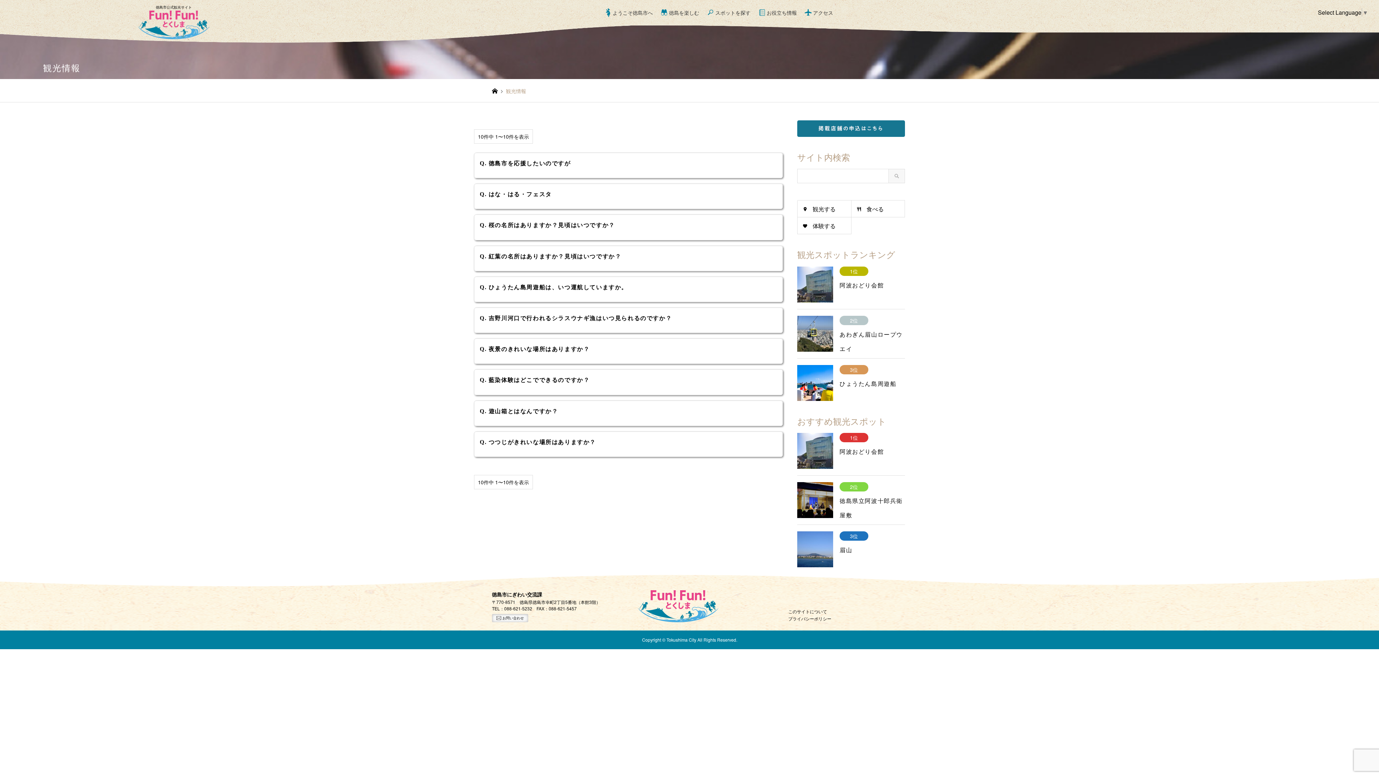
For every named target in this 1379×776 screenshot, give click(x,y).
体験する (824, 226)
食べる (875, 209)
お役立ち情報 (782, 12)
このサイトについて (807, 611)
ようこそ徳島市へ (633, 12)
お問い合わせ (512, 617)
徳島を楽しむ (684, 12)
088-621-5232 (518, 608)
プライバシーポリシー (809, 618)
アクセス (823, 12)
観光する (824, 209)
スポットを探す (733, 12)
